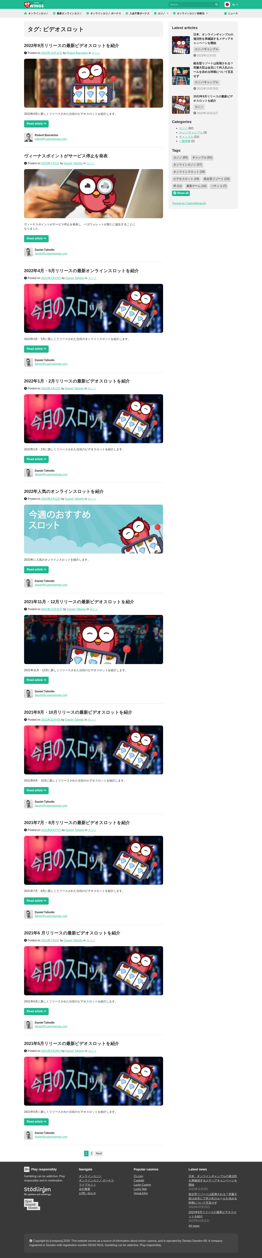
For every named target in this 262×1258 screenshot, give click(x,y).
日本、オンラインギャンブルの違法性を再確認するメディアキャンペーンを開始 (213, 38)
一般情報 (185, 141)
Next (99, 1153)
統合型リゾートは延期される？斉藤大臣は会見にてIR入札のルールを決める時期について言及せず (213, 1198)
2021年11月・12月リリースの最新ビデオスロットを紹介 (79, 601)
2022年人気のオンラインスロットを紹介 (64, 491)
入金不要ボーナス (140, 13)
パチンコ (219, 185)
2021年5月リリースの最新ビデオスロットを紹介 (71, 1043)
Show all (182, 193)
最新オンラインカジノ (69, 13)
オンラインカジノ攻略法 (190, 13)
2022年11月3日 (206, 55)
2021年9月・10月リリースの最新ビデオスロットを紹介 (78, 712)
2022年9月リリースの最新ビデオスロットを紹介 (71, 45)
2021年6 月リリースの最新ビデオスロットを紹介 (72, 933)
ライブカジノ (87, 1184)
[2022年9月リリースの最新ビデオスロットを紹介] (181, 105)
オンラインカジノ (38, 13)
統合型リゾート (216, 178)
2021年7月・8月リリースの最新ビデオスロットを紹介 (77, 822)
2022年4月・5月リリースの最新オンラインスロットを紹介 (81, 270)
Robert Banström (77, 52)
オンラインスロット (189, 171)
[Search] (216, 4)
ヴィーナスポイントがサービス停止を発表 (66, 155)
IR (177, 185)
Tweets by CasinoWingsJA (189, 203)
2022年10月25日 (207, 88)
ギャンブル (186, 136)
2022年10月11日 (207, 113)
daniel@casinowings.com (51, 253)
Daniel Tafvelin (73, 163)
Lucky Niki (140, 1189)
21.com (138, 1176)
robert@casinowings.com (51, 138)
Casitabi (139, 1180)
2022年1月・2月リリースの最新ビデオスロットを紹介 (77, 381)
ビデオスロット (186, 178)
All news (194, 1225)
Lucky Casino (142, 1184)
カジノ (161, 13)
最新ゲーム (196, 185)
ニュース (233, 13)
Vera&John (141, 1193)
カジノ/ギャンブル (206, 49)
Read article (35, 123)
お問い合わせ (87, 1193)
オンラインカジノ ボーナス (105, 13)
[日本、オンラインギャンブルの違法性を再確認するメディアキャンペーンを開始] (181, 45)
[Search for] (191, 4)
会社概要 (84, 1189)
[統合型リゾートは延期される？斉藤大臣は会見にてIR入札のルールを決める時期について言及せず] (181, 76)
